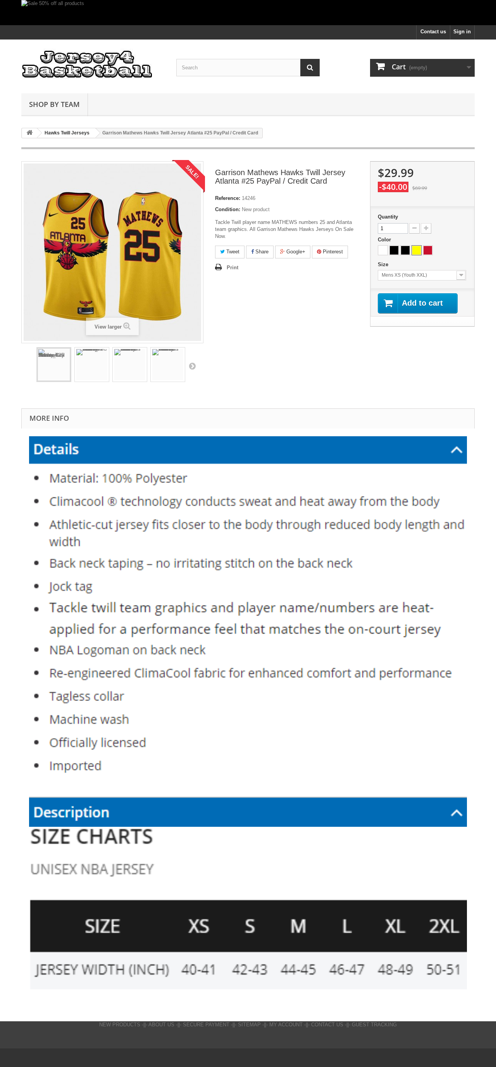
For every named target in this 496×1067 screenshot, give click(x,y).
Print (232, 267)
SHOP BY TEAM (54, 104)
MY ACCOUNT (286, 1024)
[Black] (394, 250)
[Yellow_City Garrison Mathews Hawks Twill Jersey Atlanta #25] (54, 365)
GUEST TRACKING (374, 1024)
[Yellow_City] (416, 250)
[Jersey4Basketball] (93, 64)
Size (384, 264)
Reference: (227, 198)
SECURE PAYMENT (206, 1024)
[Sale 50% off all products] (248, 12)
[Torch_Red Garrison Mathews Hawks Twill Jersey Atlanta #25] (92, 365)
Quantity (388, 217)
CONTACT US (327, 1024)
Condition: (227, 209)
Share (261, 252)
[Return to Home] (29, 133)
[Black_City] (405, 250)
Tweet (232, 252)
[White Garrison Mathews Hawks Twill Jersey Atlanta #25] (168, 365)
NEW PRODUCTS (119, 1024)
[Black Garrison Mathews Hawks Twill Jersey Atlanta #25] (130, 365)
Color (385, 240)
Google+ (295, 252)
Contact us (433, 31)
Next (192, 366)
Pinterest (332, 252)
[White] (383, 250)
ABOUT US (161, 1024)
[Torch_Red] (428, 250)
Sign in (462, 31)
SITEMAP (249, 1024)
